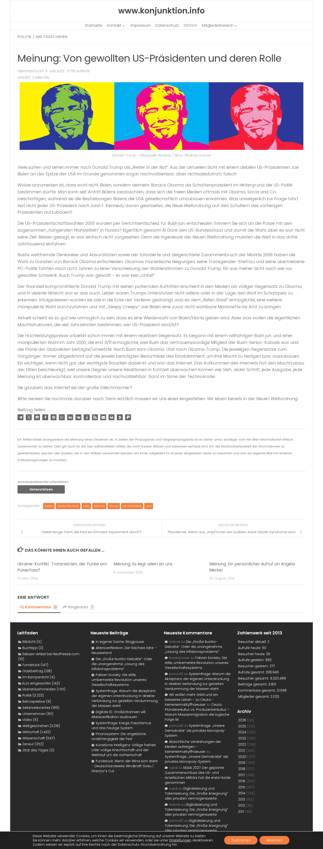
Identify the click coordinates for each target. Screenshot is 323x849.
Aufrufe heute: (250, 647)
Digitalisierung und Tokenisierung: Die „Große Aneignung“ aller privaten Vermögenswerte (196, 793)
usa (148, 506)
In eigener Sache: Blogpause (120, 641)
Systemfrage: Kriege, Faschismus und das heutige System (121, 725)
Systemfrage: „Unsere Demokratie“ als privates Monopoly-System (195, 730)
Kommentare (41, 607)
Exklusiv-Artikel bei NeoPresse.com (50, 654)
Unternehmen (33, 713)
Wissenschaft (33, 738)
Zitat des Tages (35, 750)
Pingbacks (80, 607)
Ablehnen (274, 840)
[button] (20, 417)
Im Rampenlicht (35, 677)
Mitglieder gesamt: (254, 696)
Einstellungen (180, 840)
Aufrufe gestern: (251, 660)
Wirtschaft (30, 732)
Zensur (28, 744)
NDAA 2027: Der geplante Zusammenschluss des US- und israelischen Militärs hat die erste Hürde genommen (198, 775)
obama (99, 506)
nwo (86, 506)
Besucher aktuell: (252, 641)
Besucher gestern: (254, 666)
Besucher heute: (252, 654)
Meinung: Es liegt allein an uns (142, 564)
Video (27, 719)
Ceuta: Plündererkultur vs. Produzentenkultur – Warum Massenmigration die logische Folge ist (197, 712)
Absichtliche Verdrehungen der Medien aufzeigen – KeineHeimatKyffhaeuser (193, 746)
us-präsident (132, 506)
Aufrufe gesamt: (252, 672)
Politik (24, 36)
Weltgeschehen (51, 36)
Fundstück (31, 665)
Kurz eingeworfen (36, 683)
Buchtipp (30, 647)
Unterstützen (41, 489)
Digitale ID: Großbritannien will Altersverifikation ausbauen (118, 714)
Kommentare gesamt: (257, 690)
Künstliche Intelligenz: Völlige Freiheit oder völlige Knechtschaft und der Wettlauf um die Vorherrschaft (124, 750)
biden (49, 506)
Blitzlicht (29, 641)
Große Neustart (68, 506)
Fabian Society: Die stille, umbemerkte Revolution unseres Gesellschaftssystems (119, 679)
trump (113, 506)
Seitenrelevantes (36, 707)
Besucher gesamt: (254, 678)
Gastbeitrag (32, 671)
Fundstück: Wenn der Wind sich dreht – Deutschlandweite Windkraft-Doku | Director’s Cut (125, 766)
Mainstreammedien (39, 689)
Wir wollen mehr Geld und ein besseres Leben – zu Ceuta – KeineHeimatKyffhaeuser (191, 699)
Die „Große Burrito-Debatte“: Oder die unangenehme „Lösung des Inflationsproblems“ (122, 664)
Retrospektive (33, 701)
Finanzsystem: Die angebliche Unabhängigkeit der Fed (119, 736)
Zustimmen (240, 840)
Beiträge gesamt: (253, 684)
